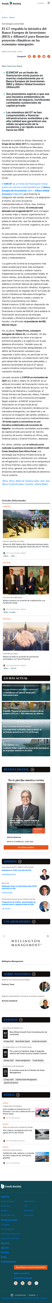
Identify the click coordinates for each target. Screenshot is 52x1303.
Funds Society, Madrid (14, 66)
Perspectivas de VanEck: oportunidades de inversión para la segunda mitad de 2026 (19, 903)
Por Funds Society (13, 1118)
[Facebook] (34, 56)
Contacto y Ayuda (23, 1278)
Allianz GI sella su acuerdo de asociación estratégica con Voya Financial (21, 658)
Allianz (6, 612)
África (5, 481)
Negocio (4, 1210)
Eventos (11, 1019)
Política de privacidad (30, 1298)
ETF (26, 1206)
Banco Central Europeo (13, 484)
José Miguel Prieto (9, 874)
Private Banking (7, 1215)
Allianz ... (7, 556)
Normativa (28, 1215)
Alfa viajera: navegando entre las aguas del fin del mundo (17, 1131)
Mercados (5, 1206)
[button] (24, 1295)
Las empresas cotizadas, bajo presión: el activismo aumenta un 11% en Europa (22, 730)
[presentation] (4, 936)
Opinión (10, 861)
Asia (42, 481)
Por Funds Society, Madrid (16, 553)
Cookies (43, 1298)
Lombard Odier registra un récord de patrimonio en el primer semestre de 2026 (26, 749)
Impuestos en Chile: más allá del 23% (16, 870)
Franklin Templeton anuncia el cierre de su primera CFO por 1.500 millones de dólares (23, 712)
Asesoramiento (7, 1229)
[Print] (43, 56)
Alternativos (29, 1201)
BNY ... (14, 556)
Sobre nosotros (17, 974)
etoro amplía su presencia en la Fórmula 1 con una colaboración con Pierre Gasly (18, 1111)
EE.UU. (14, 668)
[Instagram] (22, 1283)
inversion (29, 484)
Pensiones (28, 1210)
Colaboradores (17, 921)
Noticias (5, 1197)
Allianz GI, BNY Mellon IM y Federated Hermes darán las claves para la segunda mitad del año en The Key (26, 545)
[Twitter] (39, 56)
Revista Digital (16, 769)
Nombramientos (8, 1201)
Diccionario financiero (10, 1234)
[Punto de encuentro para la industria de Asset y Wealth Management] (11, 3)
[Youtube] (29, 1283)
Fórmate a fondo (9, 1220)
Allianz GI (20, 481)
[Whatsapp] (48, 56)
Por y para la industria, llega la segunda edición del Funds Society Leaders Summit (28, 1052)
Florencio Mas (7, 893)
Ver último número (26, 847)
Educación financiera (10, 1238)
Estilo (9, 1094)
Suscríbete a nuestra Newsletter (30, 1267)
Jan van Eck (6, 909)
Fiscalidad (5, 1224)
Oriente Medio (41, 484)
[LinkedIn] (29, 56)
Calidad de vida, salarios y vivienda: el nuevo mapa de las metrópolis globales (18, 1155)
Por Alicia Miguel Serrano (15, 1141)
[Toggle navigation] (48, 3)
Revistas (5, 1243)
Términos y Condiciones (11, 1298)
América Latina (32, 481)
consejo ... (13, 612)
